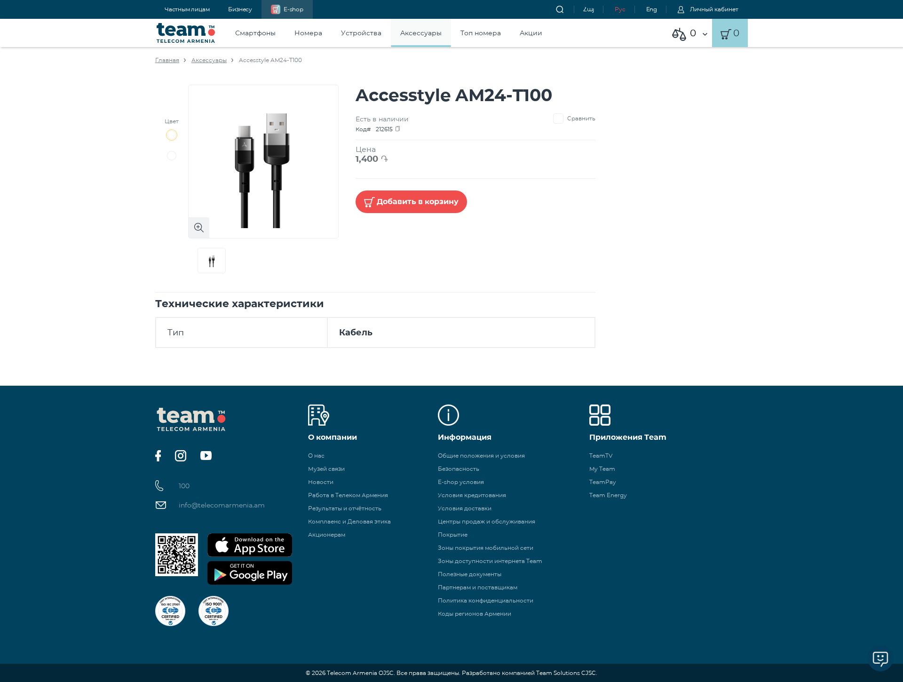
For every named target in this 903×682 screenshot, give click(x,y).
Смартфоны (255, 33)
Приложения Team (627, 437)
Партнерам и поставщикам (477, 587)
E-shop (293, 9)
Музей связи (326, 468)
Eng (651, 9)
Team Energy (608, 495)
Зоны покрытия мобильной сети (485, 547)
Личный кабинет (714, 9)
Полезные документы (469, 574)
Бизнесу (240, 9)
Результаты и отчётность (344, 508)
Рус (620, 9)
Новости (320, 481)
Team (186, 33)
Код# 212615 (374, 129)
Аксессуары (421, 33)
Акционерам (326, 534)
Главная (167, 59)
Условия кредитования (472, 495)
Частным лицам (187, 9)
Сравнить (581, 118)
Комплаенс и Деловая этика (349, 521)
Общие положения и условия (481, 455)
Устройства (361, 33)
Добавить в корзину (418, 201)
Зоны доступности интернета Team (490, 560)
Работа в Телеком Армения (348, 495)
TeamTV (600, 455)
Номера (308, 33)
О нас (316, 455)
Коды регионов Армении (474, 613)
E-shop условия (461, 481)
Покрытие (452, 534)
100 (184, 486)
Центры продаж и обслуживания (486, 521)
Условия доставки (464, 508)
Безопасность (458, 468)
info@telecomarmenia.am (222, 505)
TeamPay (602, 481)
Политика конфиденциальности (485, 600)
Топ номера (480, 33)
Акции (531, 33)
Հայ (588, 9)
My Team (602, 468)
